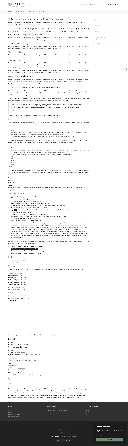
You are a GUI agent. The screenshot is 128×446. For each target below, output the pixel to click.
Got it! (110, 440)
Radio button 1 (12, 342)
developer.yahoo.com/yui (18, 260)
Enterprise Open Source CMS (57, 410)
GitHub (10, 410)
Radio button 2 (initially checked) (18, 344)
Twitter (87, 410)
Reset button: (12, 372)
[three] (12, 367)
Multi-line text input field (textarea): (19, 298)
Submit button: (12, 370)
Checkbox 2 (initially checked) (17, 352)
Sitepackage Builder (14, 416)
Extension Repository (14, 414)
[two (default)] (12, 365)
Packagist (11, 412)
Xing (86, 414)
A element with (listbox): (22, 360)
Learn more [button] (99, 435)
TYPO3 (61, 436)
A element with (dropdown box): (24, 354)
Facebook (88, 412)
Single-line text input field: (16, 296)
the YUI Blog (14, 262)
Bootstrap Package (71, 436)
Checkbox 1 (11, 350)
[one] (12, 364)
